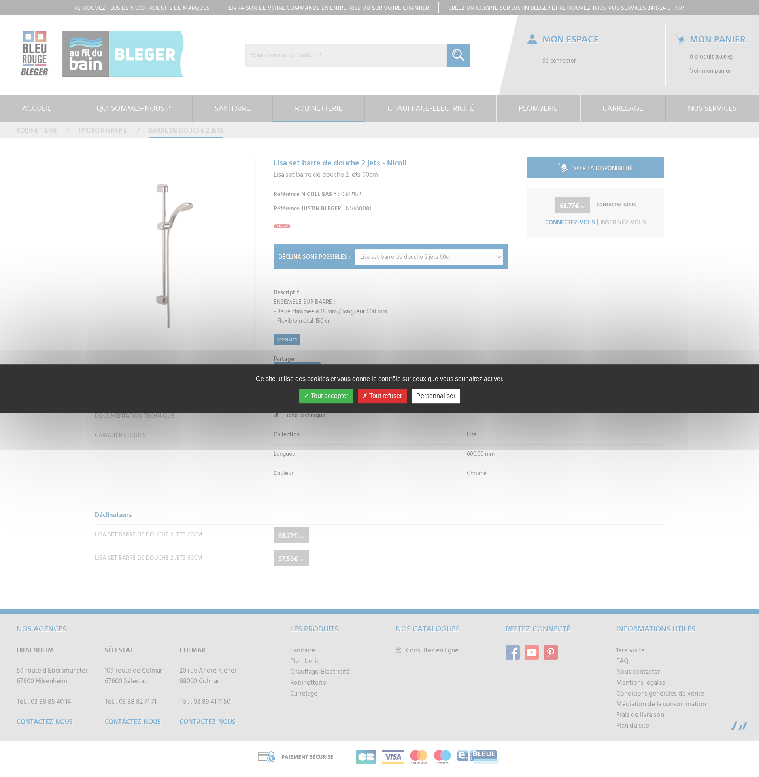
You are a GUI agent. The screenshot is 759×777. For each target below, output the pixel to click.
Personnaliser (435, 395)
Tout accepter (328, 395)
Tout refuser (385, 395)
